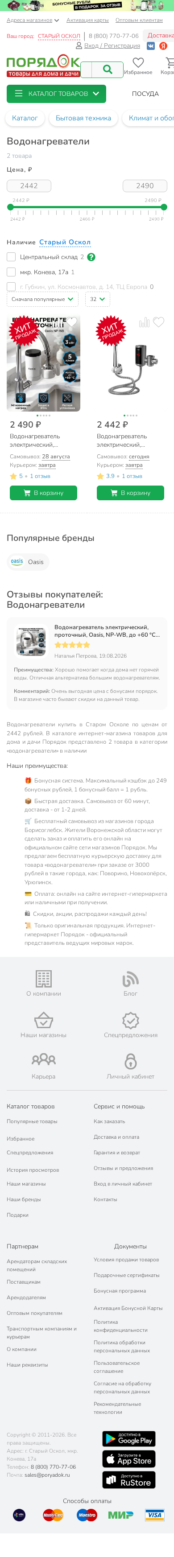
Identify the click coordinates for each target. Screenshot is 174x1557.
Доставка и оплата (116, 1137)
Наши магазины (26, 1183)
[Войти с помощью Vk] (151, 45)
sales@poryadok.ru (47, 1475)
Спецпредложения (30, 1152)
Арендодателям (26, 1297)
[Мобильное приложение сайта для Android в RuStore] (129, 1480)
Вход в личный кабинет (123, 1183)
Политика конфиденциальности (121, 1326)
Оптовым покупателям (34, 1313)
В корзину (48, 493)
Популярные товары (32, 1121)
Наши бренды (24, 1199)
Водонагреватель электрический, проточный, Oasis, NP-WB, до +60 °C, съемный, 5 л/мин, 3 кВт (105, 631)
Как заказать (109, 1121)
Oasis (36, 562)
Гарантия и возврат (117, 1152)
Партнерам (22, 1246)
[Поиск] (107, 70)
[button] (56, 94)
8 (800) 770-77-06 (114, 36)
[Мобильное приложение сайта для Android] (129, 1439)
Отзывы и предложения (123, 1168)
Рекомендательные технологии (117, 1408)
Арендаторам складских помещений (37, 1265)
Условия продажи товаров (126, 1259)
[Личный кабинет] (130, 1061)
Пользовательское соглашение (117, 1367)
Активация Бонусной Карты (128, 1308)
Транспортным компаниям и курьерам (42, 1332)
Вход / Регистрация (112, 45)
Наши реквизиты (27, 1364)
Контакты (105, 1199)
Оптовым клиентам (139, 20)
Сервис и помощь (119, 1106)
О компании (22, 1349)
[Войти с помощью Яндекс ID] (163, 45)
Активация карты (87, 20)
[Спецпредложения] (130, 1021)
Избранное (20, 1138)
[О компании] (43, 979)
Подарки (18, 1215)
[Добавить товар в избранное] (71, 322)
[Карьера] (43, 1059)
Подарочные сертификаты (127, 1275)
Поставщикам (24, 1281)
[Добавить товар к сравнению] (57, 322)
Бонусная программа (120, 1290)
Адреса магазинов (29, 20)
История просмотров (33, 1170)
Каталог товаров (31, 1106)
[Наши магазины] (43, 1020)
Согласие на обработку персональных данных (122, 1387)
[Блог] (130, 979)
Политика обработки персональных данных (122, 1346)
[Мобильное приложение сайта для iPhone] (129, 1459)
